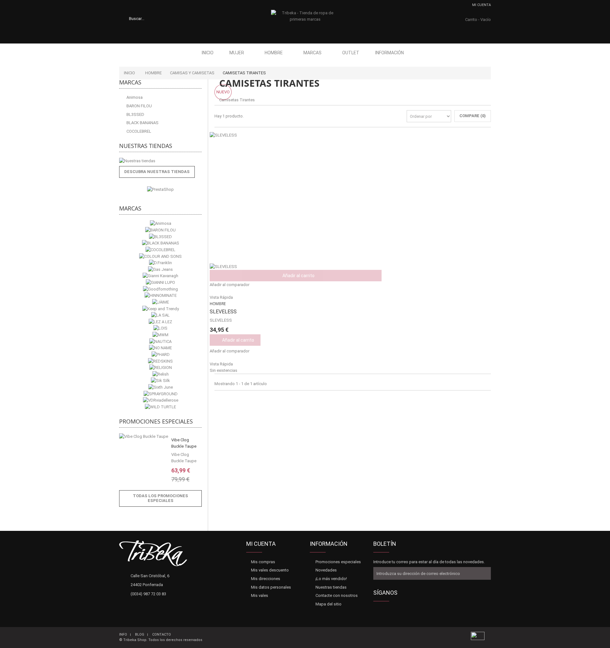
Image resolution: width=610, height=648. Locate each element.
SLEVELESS (223, 312)
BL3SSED (134, 114)
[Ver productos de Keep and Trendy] (160, 308)
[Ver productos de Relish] (160, 374)
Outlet (350, 52)
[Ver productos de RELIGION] (160, 367)
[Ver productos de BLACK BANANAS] (160, 243)
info (123, 634)
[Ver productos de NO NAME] (160, 348)
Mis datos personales (271, 587)
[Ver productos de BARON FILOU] (160, 230)
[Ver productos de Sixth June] (160, 387)
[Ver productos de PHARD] (160, 354)
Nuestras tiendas (145, 146)
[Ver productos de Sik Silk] (160, 380)
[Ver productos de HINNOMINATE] (160, 295)
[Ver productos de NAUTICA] (160, 341)
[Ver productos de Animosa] (160, 223)
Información (389, 52)
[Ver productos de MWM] (160, 335)
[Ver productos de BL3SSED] (160, 236)
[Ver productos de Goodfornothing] (160, 289)
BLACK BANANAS (142, 122)
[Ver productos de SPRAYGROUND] (160, 394)
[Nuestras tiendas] (160, 161)
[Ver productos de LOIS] (160, 328)
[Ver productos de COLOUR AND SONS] (160, 256)
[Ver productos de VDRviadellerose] (160, 400)
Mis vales (259, 595)
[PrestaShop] (160, 189)
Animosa (134, 97)
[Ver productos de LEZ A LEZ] (160, 321)
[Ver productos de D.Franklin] (160, 263)
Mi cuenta (481, 5)
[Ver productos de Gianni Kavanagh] (160, 276)
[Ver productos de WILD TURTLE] (160, 407)
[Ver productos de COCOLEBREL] (160, 249)
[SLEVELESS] (353, 200)
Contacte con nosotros (336, 595)
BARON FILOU (138, 106)
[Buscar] (157, 18)
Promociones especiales (156, 421)
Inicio (208, 52)
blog (139, 634)
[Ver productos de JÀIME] (160, 302)
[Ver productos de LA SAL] (160, 315)
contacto (161, 634)
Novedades (326, 570)
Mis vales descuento (270, 570)
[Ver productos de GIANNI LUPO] (160, 282)
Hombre (274, 52)
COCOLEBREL (138, 131)
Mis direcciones (265, 578)
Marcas (312, 52)
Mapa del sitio (328, 604)
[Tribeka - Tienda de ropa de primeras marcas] (305, 22)
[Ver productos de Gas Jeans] (160, 269)
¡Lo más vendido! (331, 578)
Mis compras (263, 561)
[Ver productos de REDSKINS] (160, 361)
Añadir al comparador (229, 284)
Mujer (236, 52)
